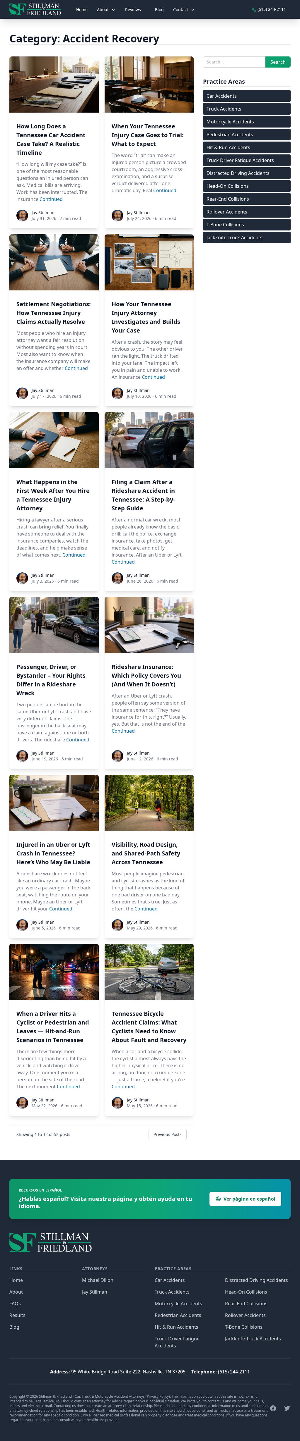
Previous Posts (168, 1134)
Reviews (133, 9)
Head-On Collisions (228, 186)
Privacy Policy (158, 1396)
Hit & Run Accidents (228, 147)
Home (82, 9)
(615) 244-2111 (234, 1371)
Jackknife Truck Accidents (234, 237)
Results (17, 1315)
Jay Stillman (94, 1292)
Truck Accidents (224, 109)
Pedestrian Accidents (230, 134)
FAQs (15, 1303)
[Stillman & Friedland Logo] (37, 9)
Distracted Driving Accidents (238, 173)
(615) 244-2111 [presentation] (271, 9)
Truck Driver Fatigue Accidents (240, 160)
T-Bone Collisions (225, 224)
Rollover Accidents (227, 212)
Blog (159, 9)
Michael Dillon (97, 1280)
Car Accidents (222, 96)
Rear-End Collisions (228, 199)
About (16, 1292)
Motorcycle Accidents (230, 121)
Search (278, 62)
